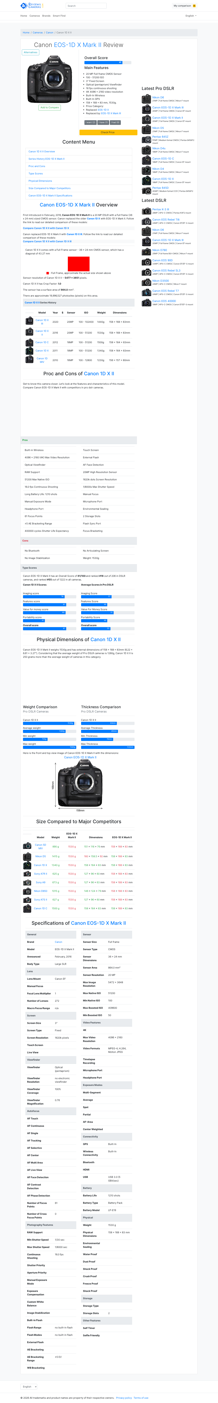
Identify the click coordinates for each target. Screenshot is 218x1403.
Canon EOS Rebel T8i (166, 219)
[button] (108, 132)
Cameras (35, 15)
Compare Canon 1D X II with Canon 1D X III (47, 241)
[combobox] (86, 6)
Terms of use (141, 1397)
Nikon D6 (158, 97)
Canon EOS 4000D (164, 301)
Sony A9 (40, 882)
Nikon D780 (159, 250)
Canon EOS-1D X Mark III (168, 107)
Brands (46, 15)
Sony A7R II (40, 873)
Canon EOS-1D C (163, 158)
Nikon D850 (40, 890)
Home (23, 15)
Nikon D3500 (160, 280)
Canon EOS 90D (162, 260)
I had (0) (115, 122)
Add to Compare (50, 107)
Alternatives (30, 52)
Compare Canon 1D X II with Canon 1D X (46, 228)
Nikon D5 (40, 856)
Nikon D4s (158, 148)
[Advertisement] (79, 414)
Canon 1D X (93, 218)
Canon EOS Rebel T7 (165, 290)
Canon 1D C (42, 342)
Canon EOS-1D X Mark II (167, 117)
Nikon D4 (158, 168)
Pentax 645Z (160, 136)
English (190, 15)
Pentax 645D (160, 187)
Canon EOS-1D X (163, 178)
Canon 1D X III (74, 234)
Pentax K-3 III (160, 209)
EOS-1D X (103, 109)
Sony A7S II (40, 899)
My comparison (184, 5)
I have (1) (103, 122)
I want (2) (90, 122)
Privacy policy (124, 1397)
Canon (49, 32)
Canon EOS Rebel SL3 (166, 270)
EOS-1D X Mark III (111, 113)
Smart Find (59, 15)
